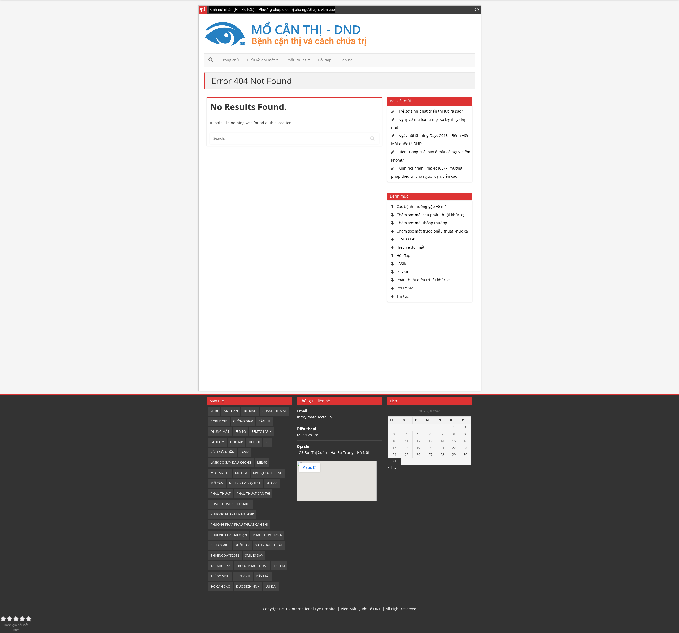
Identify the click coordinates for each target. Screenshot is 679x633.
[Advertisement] (428, 347)
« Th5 (392, 467)
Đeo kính (242, 576)
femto (240, 431)
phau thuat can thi (253, 493)
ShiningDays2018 (225, 555)
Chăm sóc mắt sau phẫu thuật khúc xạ (431, 214)
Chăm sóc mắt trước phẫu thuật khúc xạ (432, 231)
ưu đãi (270, 586)
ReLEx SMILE (408, 288)
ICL (267, 442)
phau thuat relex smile (230, 504)
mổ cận (217, 483)
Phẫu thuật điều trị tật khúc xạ (424, 279)
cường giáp (243, 421)
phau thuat (221, 493)
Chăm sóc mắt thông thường (422, 222)
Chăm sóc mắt (274, 411)
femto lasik (261, 431)
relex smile (220, 545)
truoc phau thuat (252, 566)
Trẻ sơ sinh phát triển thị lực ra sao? (430, 111)
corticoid (219, 421)
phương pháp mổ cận (229, 535)
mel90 (262, 462)
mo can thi (220, 473)
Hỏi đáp (325, 60)
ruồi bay (242, 545)
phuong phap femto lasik (232, 514)
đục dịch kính (248, 586)
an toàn (231, 411)
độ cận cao (220, 586)
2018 (214, 411)
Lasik (244, 452)
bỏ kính (250, 411)
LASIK (401, 263)
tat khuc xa (220, 566)
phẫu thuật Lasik (267, 535)
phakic (271, 483)
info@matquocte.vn (314, 417)
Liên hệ (346, 60)
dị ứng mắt (220, 431)
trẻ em (279, 566)
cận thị (265, 421)
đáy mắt (263, 576)
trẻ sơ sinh (220, 576)
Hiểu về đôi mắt (264, 61)
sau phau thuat (269, 545)
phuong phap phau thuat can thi (239, 524)
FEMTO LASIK (408, 239)
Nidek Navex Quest (244, 483)
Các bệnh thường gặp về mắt (422, 206)
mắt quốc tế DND (267, 473)
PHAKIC (403, 271)
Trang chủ (230, 60)
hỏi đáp (236, 442)
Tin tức (403, 296)
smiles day (254, 555)
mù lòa (241, 473)
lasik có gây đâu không (231, 462)
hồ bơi (254, 442)
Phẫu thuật (299, 61)
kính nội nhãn (222, 452)
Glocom (217, 442)
